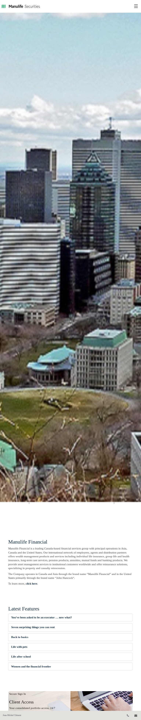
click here (31, 583)
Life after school (21, 656)
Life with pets (19, 646)
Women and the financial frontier (31, 666)
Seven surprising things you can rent (33, 627)
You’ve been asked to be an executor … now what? (41, 617)
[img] (70, 252)
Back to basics (19, 637)
